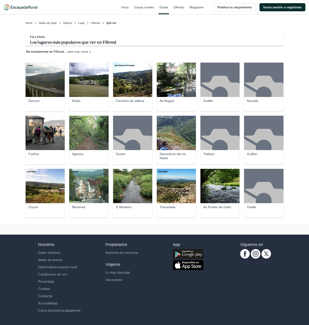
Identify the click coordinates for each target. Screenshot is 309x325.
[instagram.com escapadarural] (255, 257)
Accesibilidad (47, 303)
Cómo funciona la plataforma (59, 310)
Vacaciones (114, 280)
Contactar (45, 296)
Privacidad (46, 281)
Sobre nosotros (49, 252)
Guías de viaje (48, 23)
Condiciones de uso (52, 274)
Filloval (95, 23)
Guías (163, 7)
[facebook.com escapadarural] (245, 257)
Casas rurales (144, 7)
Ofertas (179, 7)
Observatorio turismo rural (57, 267)
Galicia (67, 23)
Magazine (197, 7)
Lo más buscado (117, 272)
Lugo (81, 23)
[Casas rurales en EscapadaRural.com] (20, 7)
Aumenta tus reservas (121, 252)
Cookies (44, 289)
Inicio (125, 7)
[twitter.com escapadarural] (266, 257)
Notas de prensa (50, 260)
